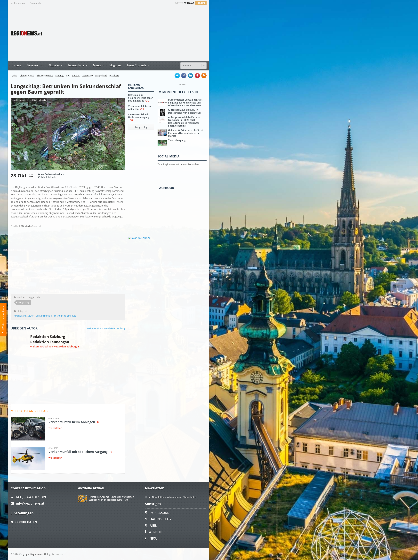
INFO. (153, 538)
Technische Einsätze (65, 315)
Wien (14, 75)
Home (17, 65)
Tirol (68, 75)
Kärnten (76, 75)
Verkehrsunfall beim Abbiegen (139, 107)
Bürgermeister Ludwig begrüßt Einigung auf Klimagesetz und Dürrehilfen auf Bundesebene (185, 102)
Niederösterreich (45, 75)
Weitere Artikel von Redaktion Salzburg (106, 328)
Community (35, 3)
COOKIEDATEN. (26, 522)
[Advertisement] (145, 33)
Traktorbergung (177, 140)
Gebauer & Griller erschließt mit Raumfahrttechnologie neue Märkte (186, 133)
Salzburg (59, 75)
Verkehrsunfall (44, 315)
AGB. (153, 525)
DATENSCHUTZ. (161, 519)
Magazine (115, 65)
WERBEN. (155, 532)
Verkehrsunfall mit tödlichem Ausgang (139, 116)
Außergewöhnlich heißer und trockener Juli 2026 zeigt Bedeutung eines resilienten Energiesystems (184, 121)
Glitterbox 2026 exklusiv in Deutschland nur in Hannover (184, 111)
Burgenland (101, 75)
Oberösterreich (27, 75)
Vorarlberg (114, 75)
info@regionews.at (30, 503)
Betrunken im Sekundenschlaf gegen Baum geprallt (140, 97)
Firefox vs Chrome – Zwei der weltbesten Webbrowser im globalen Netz (111, 498)
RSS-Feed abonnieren (3, 318)
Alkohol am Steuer (24, 315)
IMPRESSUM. (159, 512)
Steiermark (87, 75)
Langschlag (23, 302)
